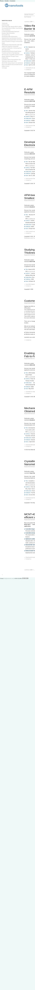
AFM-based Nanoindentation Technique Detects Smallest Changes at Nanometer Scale (12, 41)
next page (4, 68)
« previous (27, 21)
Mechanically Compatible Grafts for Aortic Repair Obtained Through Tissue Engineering (12, 56)
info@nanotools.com (8, 578)
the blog (4, 23)
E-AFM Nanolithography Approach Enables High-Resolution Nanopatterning (10, 33)
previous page (5, 25)
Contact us (28, 69)
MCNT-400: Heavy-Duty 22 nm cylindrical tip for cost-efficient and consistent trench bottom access (12, 64)
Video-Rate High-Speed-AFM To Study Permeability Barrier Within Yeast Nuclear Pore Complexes (12, 28)
